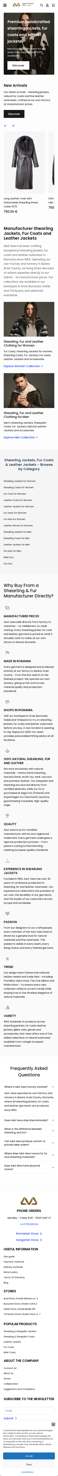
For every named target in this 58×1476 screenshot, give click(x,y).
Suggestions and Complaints (19, 1389)
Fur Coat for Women (15, 493)
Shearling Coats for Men (17, 538)
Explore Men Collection (19, 437)
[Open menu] (5, 5)
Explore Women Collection (22, 366)
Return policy (11, 1272)
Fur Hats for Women (14, 519)
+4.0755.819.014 (29, 1224)
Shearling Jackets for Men (18, 531)
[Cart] (53, 5)
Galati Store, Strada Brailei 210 (19, 1309)
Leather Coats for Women (18, 500)
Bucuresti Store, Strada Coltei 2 (20, 1303)
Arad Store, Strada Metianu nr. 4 (21, 1298)
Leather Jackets (12, 1341)
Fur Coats (9, 1347)
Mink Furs (8, 557)
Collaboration (11, 1383)
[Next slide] (13, 125)
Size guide (9, 1256)
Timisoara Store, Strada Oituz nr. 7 (22, 1314)
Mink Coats (10, 1352)
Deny (29, 1464)
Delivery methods (13, 1267)
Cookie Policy (27, 1472)
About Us (8, 1373)
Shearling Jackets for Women (20, 481)
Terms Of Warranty (14, 1277)
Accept (29, 1456)
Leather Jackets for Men (17, 544)
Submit (9, 1418)
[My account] (47, 5)
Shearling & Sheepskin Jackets (20, 1331)
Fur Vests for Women (15, 512)
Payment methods (14, 1261)
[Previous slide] (5, 125)
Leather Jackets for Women (19, 506)
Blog (6, 1282)
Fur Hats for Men (12, 551)
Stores (7, 1378)
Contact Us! (10, 1368)
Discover (18, 65)
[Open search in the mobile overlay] (41, 5)
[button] (53, 1424)
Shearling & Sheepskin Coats (19, 1336)
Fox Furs (8, 563)
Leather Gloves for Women (18, 525)
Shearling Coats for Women (19, 487)
